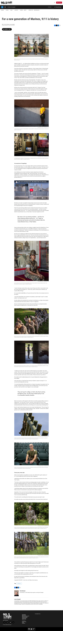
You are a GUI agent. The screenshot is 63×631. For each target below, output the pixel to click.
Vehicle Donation (24, 617)
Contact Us (30, 10)
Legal (23, 622)
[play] (2, 7)
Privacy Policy (24, 621)
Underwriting (24, 618)
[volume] (5, 7)
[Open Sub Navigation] (4, 10)
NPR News (19, 583)
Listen (7, 10)
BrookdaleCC (36, 10)
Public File (23, 623)
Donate (59, 2)
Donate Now (24, 614)
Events (21, 10)
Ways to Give (24, 619)
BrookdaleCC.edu (37, 613)
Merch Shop (24, 615)
